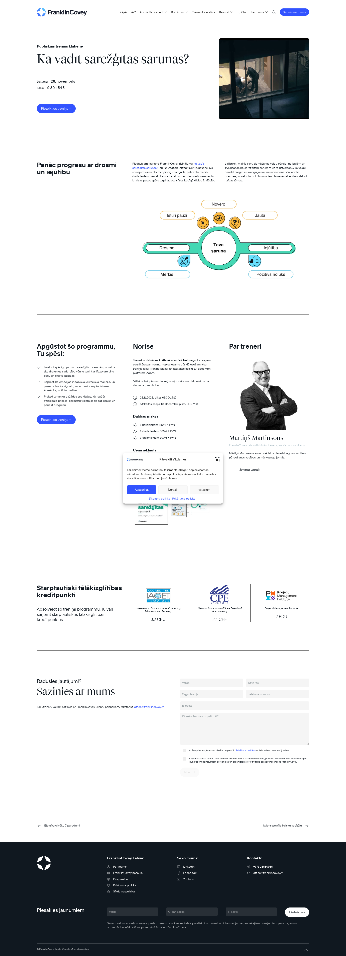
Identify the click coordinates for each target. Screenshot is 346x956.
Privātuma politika (183, 498)
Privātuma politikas (246, 750)
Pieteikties (297, 912)
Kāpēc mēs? (128, 12)
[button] (217, 460)
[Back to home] (62, 12)
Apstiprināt (142, 489)
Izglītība (241, 12)
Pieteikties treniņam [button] (56, 108)
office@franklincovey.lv (149, 706)
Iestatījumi (204, 489)
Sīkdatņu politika (159, 498)
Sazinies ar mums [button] (294, 12)
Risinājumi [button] (177, 12)
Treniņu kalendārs (203, 12)
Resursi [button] (223, 12)
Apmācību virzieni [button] (151, 12)
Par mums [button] (257, 12)
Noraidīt (173, 489)
